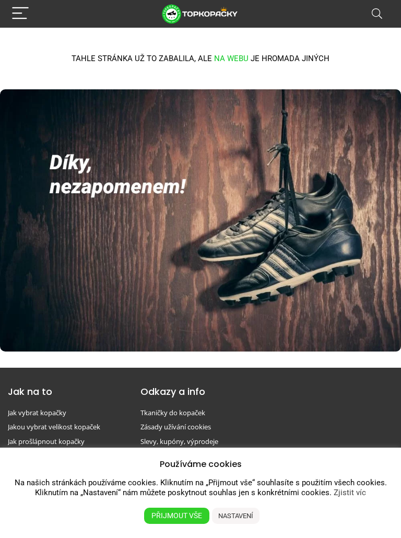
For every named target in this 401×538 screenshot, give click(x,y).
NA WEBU (231, 58)
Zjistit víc (350, 492)
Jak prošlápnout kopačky (46, 441)
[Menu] (20, 14)
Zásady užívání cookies (175, 426)
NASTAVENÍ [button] (235, 516)
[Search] (377, 14)
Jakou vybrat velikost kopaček (54, 426)
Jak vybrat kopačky (37, 412)
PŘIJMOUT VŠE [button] (176, 515)
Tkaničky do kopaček (172, 412)
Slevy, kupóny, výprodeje (179, 441)
